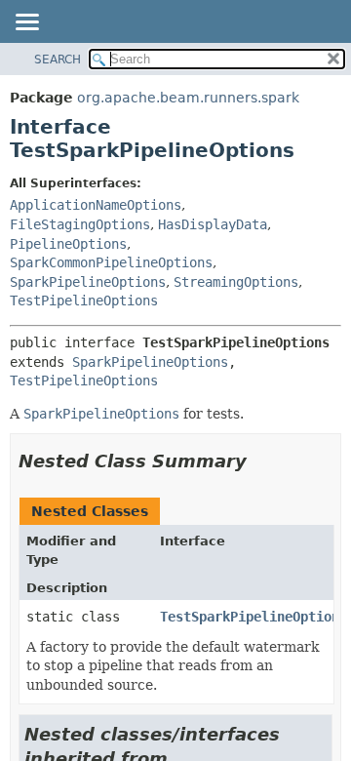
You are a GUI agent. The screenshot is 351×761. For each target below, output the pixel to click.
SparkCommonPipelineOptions (111, 262)
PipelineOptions (68, 244)
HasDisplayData (212, 224)
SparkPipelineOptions (88, 282)
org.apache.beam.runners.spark (188, 97)
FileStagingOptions (80, 224)
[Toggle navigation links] (26, 23)
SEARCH (57, 59)
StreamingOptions (236, 282)
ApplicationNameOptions (95, 205)
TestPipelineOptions (84, 300)
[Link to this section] (260, 461)
